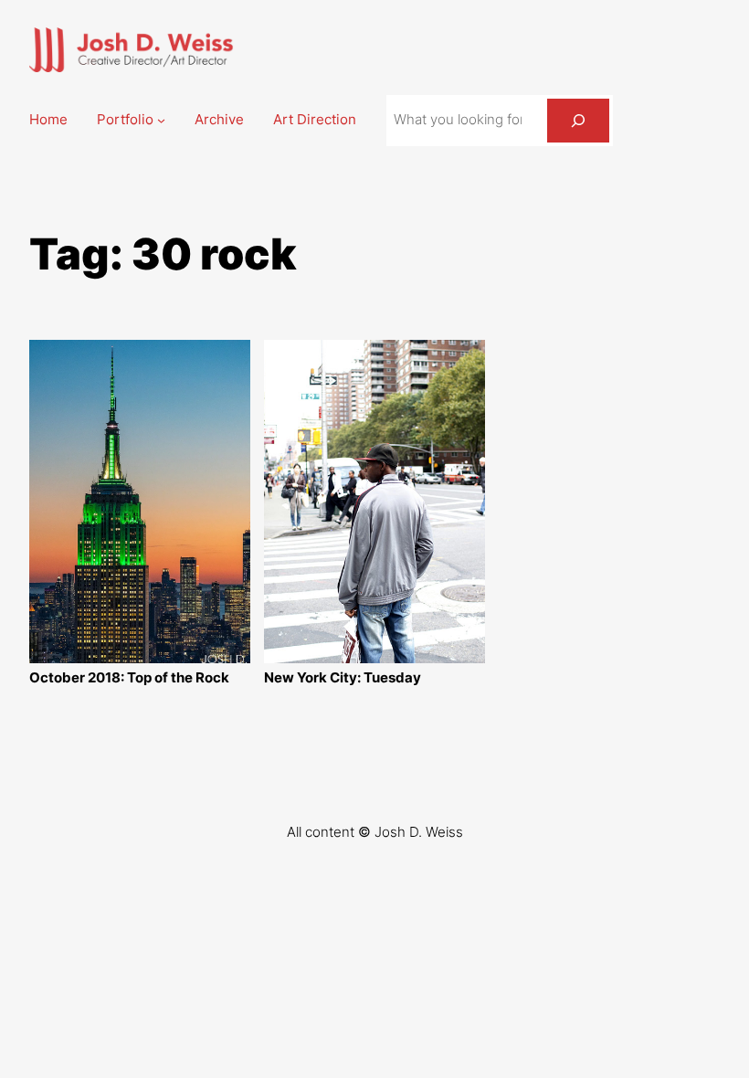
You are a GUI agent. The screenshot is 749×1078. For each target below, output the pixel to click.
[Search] (578, 121)
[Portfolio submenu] (161, 120)
